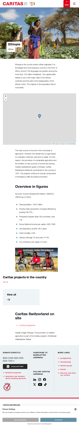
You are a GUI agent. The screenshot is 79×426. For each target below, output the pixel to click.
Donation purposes (13, 373)
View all (5, 282)
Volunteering (65, 362)
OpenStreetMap (71, 144)
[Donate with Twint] (15, 366)
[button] (39, 116)
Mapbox (63, 144)
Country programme (27, 325)
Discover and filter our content (68, 374)
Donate (67, 5)
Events (63, 369)
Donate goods (66, 366)
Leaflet (56, 144)
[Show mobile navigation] (74, 4)
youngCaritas (65, 358)
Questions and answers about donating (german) (16, 377)
